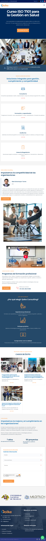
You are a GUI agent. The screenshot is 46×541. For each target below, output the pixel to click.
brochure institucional (24, 67)
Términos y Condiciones (7, 533)
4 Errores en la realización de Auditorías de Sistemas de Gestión (34, 530)
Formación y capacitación (30, 520)
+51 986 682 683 (13, 1)
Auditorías (27, 518)
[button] (42, 537)
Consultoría (27, 514)
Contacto (4, 529)
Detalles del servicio (23, 30)
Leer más (12, 382)
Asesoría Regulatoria (29, 516)
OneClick (20, 539)
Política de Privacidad (6, 531)
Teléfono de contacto (24, 286)
